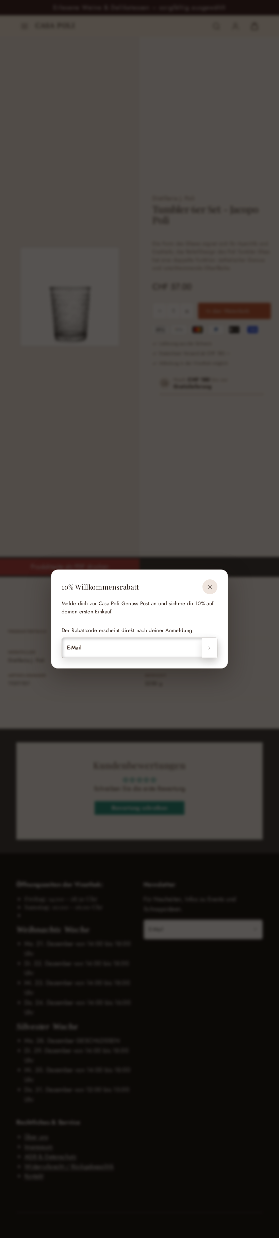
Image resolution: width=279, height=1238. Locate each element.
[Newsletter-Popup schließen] (209, 586)
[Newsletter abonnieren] (209, 648)
